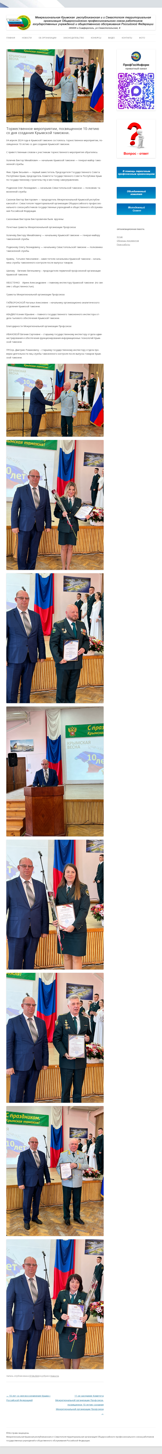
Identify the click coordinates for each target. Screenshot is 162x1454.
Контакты (127, 37)
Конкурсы (96, 37)
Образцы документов (128, 240)
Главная (10, 37)
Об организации (47, 37)
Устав (120, 236)
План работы (123, 244)
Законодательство (73, 37)
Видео (111, 37)
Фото (142, 37)
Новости (27, 37)
